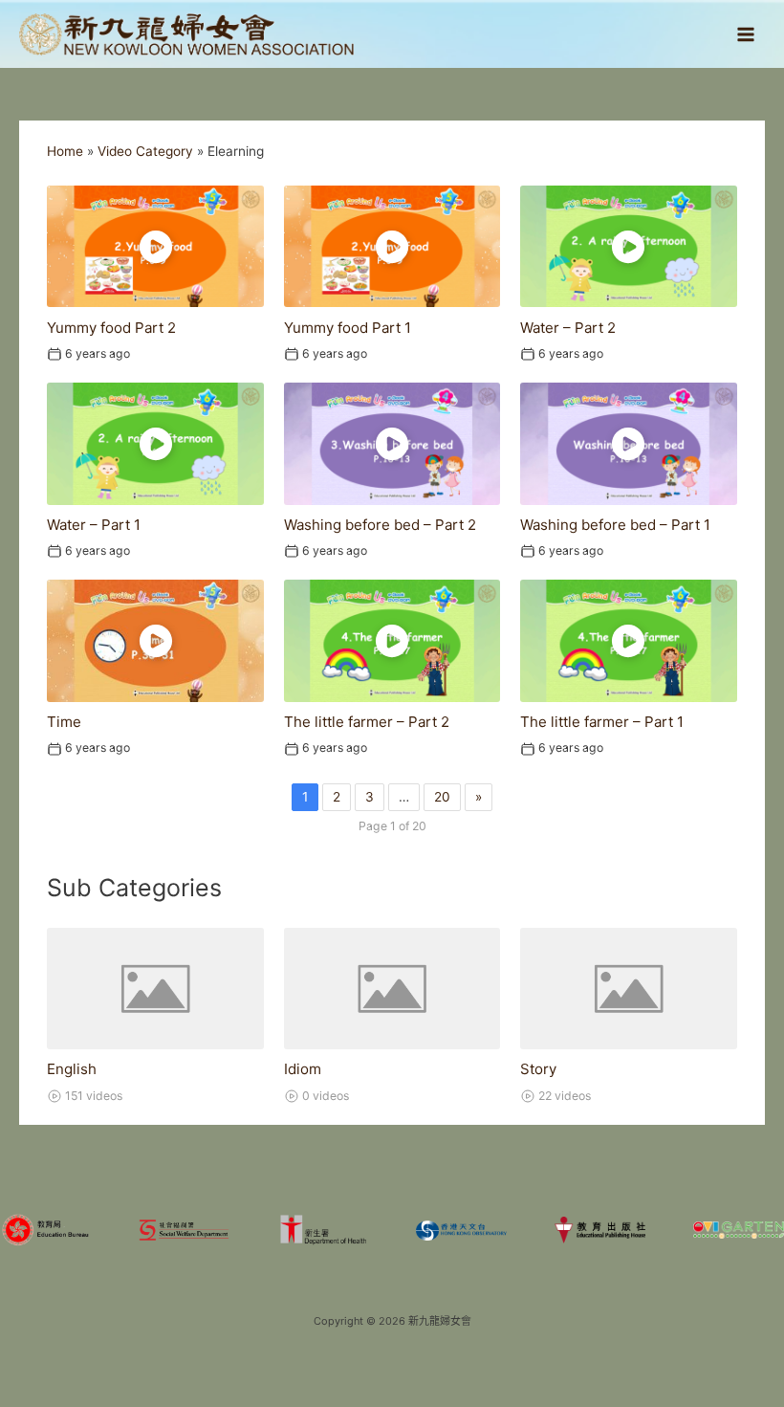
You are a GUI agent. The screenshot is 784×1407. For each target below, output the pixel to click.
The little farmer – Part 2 (366, 722)
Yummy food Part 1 (347, 328)
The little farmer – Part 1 (602, 722)
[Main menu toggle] (746, 34)
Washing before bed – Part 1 (615, 525)
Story (538, 1069)
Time (64, 722)
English (72, 1069)
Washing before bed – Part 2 (380, 525)
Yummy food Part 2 (111, 328)
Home (65, 151)
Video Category (145, 151)
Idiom (302, 1069)
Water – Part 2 (568, 328)
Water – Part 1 (94, 525)
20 (442, 796)
